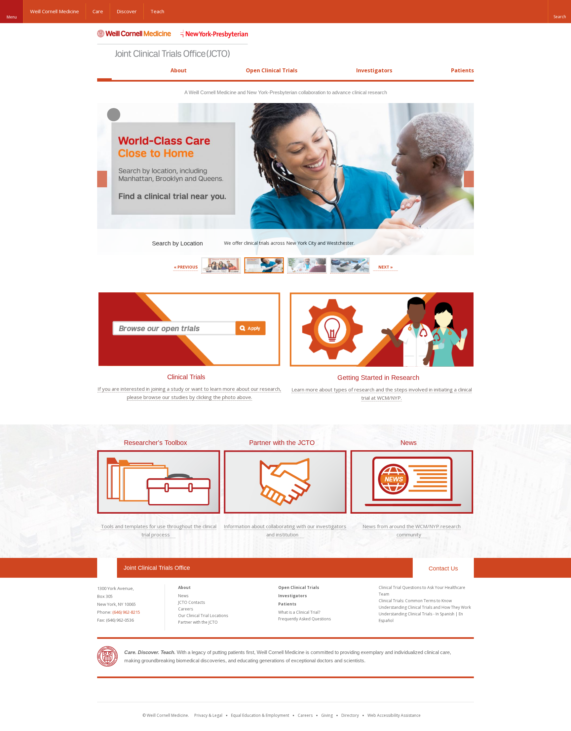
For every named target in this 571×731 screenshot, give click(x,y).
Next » (385, 267)
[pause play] (113, 114)
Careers (185, 609)
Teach (157, 11)
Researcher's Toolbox (155, 442)
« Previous (186, 267)
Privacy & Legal (208, 715)
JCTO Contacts (191, 602)
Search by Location (178, 243)
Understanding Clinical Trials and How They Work (425, 607)
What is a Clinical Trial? (299, 612)
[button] (559, 11)
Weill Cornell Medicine (54, 11)
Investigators (374, 70)
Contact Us (443, 568)
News (408, 442)
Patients (462, 70)
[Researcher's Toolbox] (158, 509)
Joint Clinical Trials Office (157, 568)
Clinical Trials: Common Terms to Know (415, 600)
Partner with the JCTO (282, 442)
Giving (327, 715)
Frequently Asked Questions (304, 619)
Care (98, 11)
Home (104, 70)
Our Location (107, 568)
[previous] (102, 179)
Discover (127, 11)
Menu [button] (12, 17)
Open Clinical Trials (271, 70)
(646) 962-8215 (126, 612)
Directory (350, 715)
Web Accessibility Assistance (394, 715)
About (179, 70)
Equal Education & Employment (260, 715)
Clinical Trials (186, 377)
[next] (469, 179)
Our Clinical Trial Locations (203, 615)
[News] (411, 509)
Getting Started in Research (378, 377)
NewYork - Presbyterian (340, 691)
